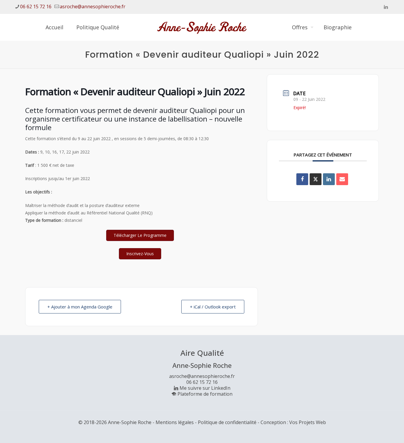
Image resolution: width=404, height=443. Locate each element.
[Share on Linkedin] (329, 179)
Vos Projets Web (307, 422)
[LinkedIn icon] (386, 7)
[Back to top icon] (375, 431)
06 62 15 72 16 (35, 6)
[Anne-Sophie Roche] (202, 27)
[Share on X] (315, 179)
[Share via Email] (342, 179)
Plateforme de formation (204, 394)
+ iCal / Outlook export (213, 307)
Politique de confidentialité (227, 422)
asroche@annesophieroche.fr (92, 6)
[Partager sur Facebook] (302, 179)
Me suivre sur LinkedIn (205, 388)
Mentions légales (175, 422)
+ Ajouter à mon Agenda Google (79, 307)
